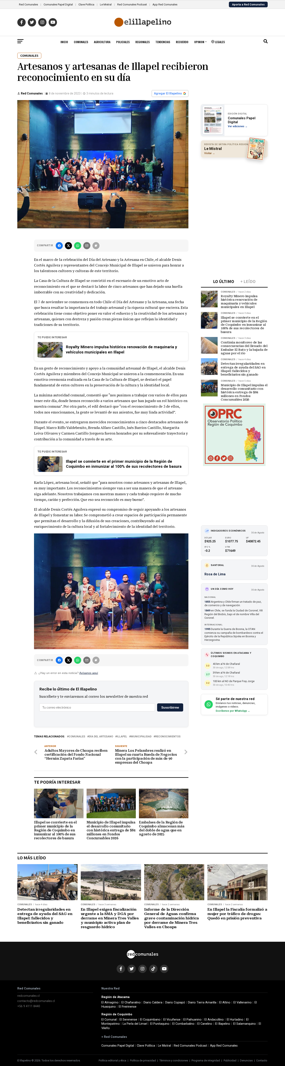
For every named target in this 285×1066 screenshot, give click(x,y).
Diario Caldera (153, 1002)
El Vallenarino (242, 1002)
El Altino (224, 1002)
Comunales (81, 42)
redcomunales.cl (28, 996)
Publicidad (230, 1060)
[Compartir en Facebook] (59, 245)
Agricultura (102, 42)
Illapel (122, 736)
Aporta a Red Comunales (248, 4)
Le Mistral (106, 4)
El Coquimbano (150, 1019)
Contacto (261, 1060)
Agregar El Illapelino (168, 93)
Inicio (64, 42)
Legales (219, 42)
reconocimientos (167, 736)
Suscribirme (170, 707)
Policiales (123, 42)
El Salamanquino (244, 1024)
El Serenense (128, 1019)
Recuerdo (182, 42)
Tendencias (162, 42)
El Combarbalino (183, 1024)
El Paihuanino (192, 1019)
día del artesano (101, 736)
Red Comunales (28, 4)
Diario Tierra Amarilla (202, 1002)
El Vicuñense (171, 1019)
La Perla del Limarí (135, 1024)
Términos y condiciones (173, 1060)
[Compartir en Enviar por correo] (86, 245)
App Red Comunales (165, 4)
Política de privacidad (143, 1060)
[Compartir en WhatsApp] (77, 245)
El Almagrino (110, 1002)
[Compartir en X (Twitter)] (68, 245)
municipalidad (141, 736)
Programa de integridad (206, 1060)
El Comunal (109, 1019)
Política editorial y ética (112, 1060)
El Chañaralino (131, 1002)
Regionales (142, 42)
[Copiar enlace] (96, 245)
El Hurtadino (235, 1019)
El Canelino (204, 1024)
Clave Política (86, 4)
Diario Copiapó (175, 1002)
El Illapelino (222, 1024)
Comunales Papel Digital (58, 4)
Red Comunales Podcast (132, 4)
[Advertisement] (234, 188)
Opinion (199, 42)
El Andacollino (214, 1019)
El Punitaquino (159, 1024)
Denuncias (246, 1060)
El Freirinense (127, 1006)
